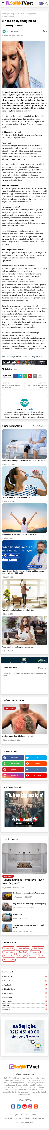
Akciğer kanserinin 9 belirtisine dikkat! (18, 736)
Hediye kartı (17, 914)
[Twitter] (20, 376)
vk (37, 769)
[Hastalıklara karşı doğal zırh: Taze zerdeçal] (7, 896)
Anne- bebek (25, 981)
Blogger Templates (22, 1118)
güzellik (25, 1009)
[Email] (35, 376)
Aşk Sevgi (25, 985)
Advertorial (25, 977)
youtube (37, 775)
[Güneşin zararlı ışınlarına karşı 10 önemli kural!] (7, 928)
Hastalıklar (35, 952)
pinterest (14, 769)
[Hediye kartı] (7, 917)
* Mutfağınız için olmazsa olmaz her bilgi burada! (22, 356)
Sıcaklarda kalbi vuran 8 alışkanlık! (16, 497)
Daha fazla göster (39, 426)
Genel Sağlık (23, 952)
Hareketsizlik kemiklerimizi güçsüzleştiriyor (20, 534)
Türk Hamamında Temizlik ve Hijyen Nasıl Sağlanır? (23, 881)
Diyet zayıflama (24, 948)
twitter (37, 757)
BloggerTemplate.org (24, 1122)
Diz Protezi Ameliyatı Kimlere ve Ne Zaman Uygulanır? (24, 460)
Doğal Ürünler (38, 948)
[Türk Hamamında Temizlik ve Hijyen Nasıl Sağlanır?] (24, 858)
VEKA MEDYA (23, 409)
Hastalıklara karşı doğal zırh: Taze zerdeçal (29, 893)
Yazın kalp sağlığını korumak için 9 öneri (18, 610)
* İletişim (24, 1114)
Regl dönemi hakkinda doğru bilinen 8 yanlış (29, 904)
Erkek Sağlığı (9, 952)
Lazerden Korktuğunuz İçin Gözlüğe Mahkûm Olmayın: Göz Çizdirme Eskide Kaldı (24, 572)
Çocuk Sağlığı (9, 960)
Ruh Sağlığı (22, 956)
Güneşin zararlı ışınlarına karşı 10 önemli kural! (28, 926)
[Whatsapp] (25, 376)
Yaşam (33, 956)
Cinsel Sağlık (9, 948)
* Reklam (35, 1114)
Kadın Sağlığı (9, 956)
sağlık (13, 14)
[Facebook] (15, 376)
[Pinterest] (30, 376)
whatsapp (15, 763)
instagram (15, 775)
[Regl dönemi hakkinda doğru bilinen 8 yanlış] (7, 907)
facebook (14, 757)
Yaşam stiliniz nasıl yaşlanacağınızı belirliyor (20, 647)
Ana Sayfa (6, 14)
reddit (37, 763)
